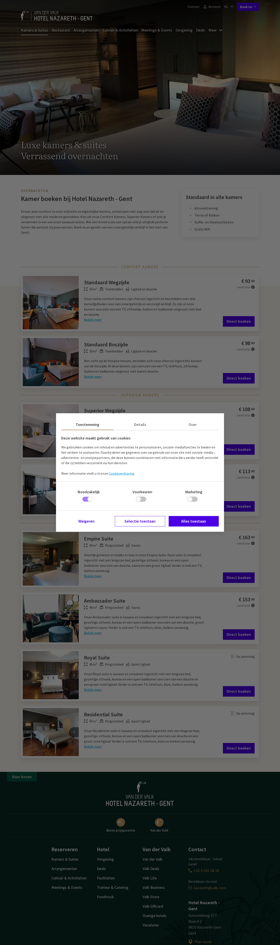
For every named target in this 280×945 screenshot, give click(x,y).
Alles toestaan (193, 521)
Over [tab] (193, 424)
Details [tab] (140, 424)
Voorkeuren (142, 491)
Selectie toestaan (140, 521)
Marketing (193, 491)
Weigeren (86, 521)
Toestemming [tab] (87, 424)
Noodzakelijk (89, 491)
